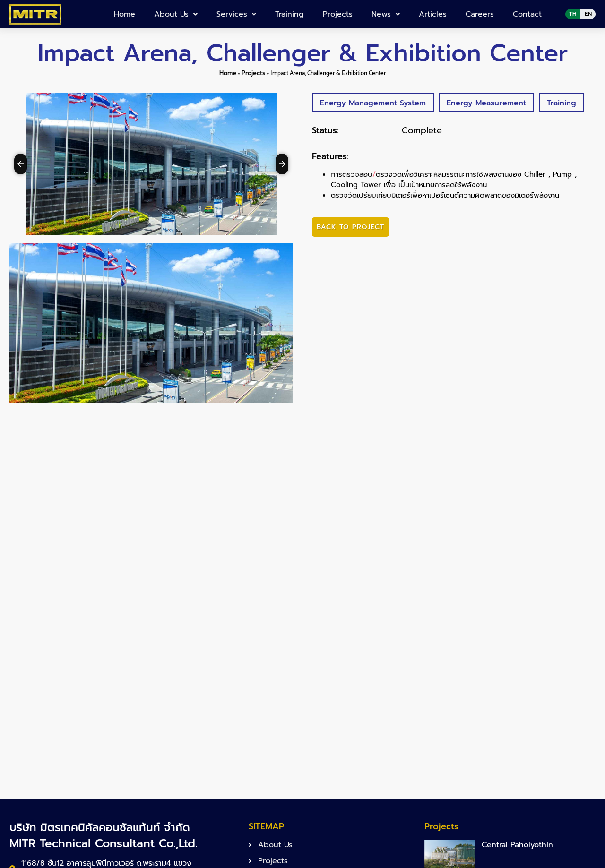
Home (124, 14)
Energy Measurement (486, 103)
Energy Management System (373, 103)
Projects (338, 14)
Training (289, 14)
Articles (433, 14)
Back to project (350, 227)
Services (231, 14)
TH (573, 13)
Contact (527, 14)
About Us (171, 14)
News (381, 14)
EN (588, 13)
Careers (480, 14)
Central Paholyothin (517, 845)
